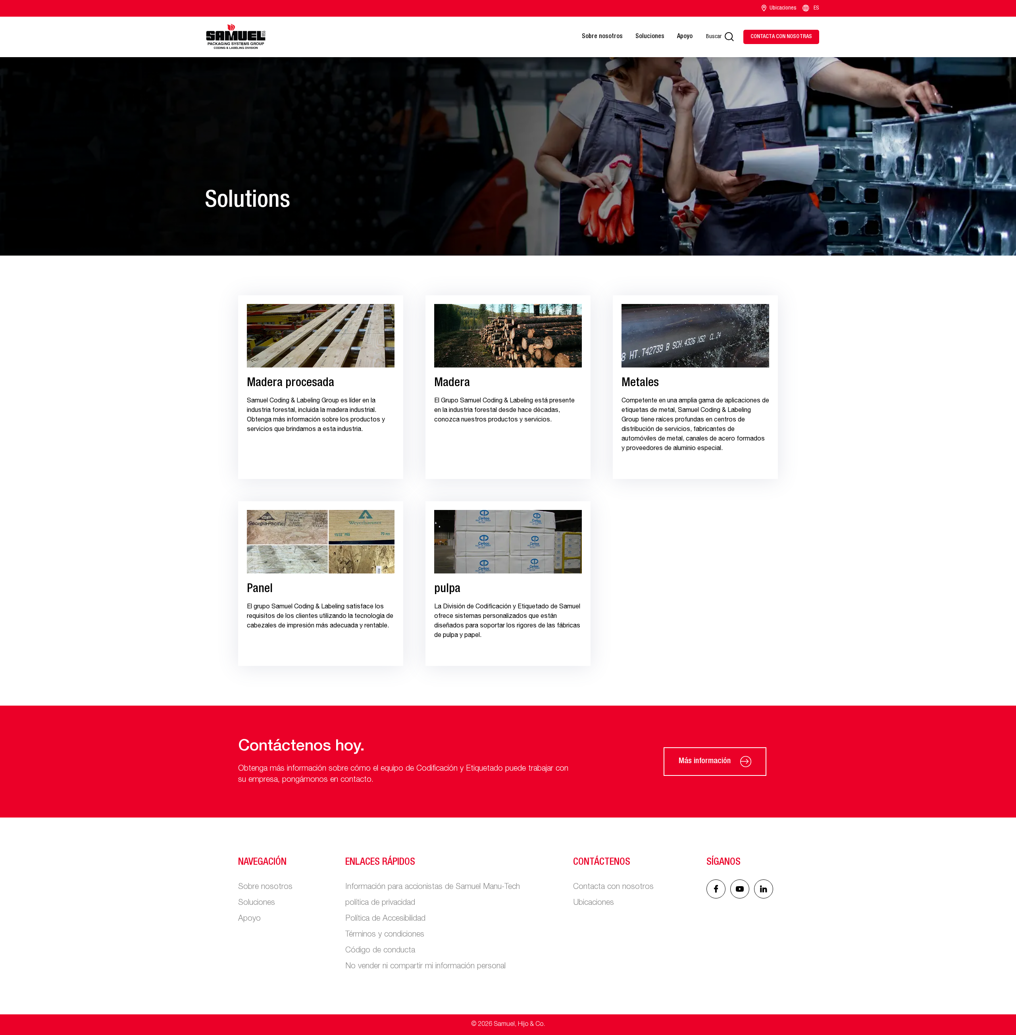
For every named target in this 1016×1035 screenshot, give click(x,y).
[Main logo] (236, 36)
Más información (705, 762)
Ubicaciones (783, 8)
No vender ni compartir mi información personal (425, 967)
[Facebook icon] (715, 888)
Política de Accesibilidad (385, 919)
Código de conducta (380, 951)
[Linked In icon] (739, 888)
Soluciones (649, 37)
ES (816, 8)
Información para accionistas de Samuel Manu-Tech (432, 887)
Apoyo (685, 37)
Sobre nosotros (602, 37)
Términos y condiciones (384, 935)
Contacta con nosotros (613, 887)
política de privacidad (380, 903)
